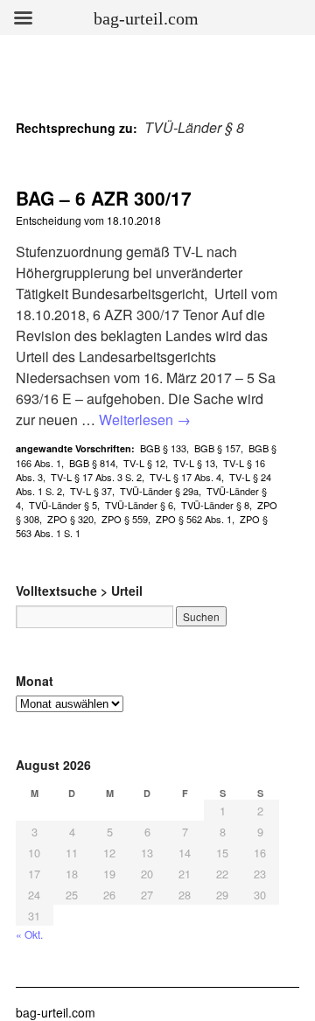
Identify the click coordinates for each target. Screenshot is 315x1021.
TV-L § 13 (194, 463)
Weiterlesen (145, 419)
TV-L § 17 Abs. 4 (185, 477)
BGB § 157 (217, 448)
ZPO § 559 (125, 519)
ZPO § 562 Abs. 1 (194, 519)
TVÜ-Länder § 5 (63, 505)
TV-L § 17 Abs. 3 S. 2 (96, 477)
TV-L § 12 (144, 463)
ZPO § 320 (70, 519)
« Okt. (29, 934)
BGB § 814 (92, 463)
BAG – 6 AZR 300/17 (104, 198)
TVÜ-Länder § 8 (215, 505)
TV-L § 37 (91, 491)
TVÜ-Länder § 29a (159, 491)
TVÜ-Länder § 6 (139, 505)
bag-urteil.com (55, 1012)
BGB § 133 (163, 448)
